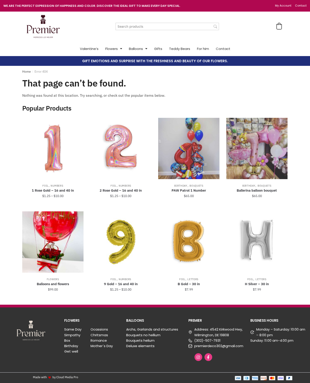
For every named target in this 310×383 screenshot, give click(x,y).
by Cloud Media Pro (65, 377)
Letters (192, 279)
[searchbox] (167, 26)
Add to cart (189, 206)
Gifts (158, 48)
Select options (52, 206)
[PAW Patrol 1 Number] (188, 148)
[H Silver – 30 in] (257, 242)
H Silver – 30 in (257, 284)
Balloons (136, 48)
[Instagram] (198, 357)
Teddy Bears (179, 48)
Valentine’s (89, 48)
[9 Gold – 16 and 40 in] (121, 242)
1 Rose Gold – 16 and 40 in (53, 190)
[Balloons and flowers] (53, 242)
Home (26, 71)
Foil (45, 185)
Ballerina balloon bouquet (257, 190)
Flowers (111, 48)
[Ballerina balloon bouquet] (257, 148)
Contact (223, 48)
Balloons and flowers (53, 284)
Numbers (57, 185)
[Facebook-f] (208, 357)
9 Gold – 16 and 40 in (121, 284)
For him (203, 48)
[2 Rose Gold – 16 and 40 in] (121, 148)
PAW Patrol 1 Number (189, 190)
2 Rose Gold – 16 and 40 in (121, 190)
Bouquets (196, 185)
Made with (40, 377)
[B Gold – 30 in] (188, 242)
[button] (279, 26)
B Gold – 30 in (189, 284)
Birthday (180, 185)
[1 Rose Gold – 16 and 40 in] (53, 148)
